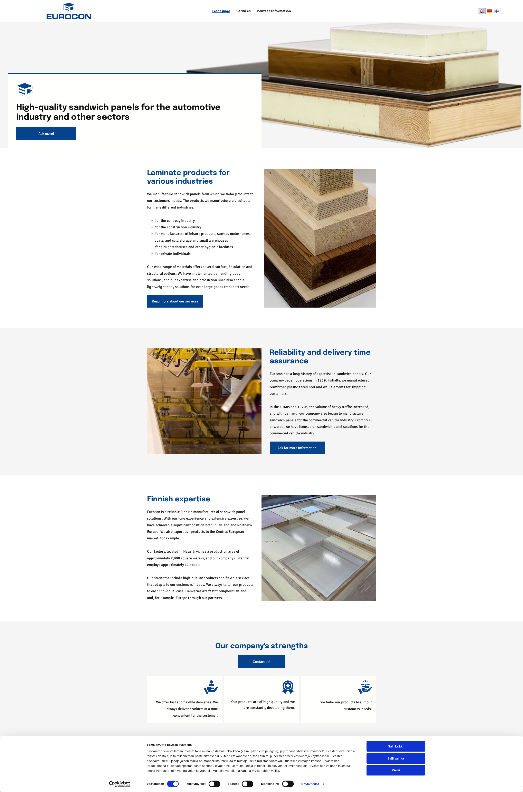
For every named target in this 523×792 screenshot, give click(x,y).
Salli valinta (396, 758)
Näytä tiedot (310, 784)
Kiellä (396, 770)
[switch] (214, 784)
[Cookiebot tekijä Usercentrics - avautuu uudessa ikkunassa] (119, 784)
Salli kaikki (395, 746)
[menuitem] (221, 11)
